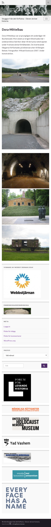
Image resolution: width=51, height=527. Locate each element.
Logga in (7, 326)
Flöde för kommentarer (12, 336)
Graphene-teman (19, 524)
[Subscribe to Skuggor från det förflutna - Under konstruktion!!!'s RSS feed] (3, 2)
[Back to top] (45, 521)
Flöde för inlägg (9, 331)
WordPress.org (9, 341)
